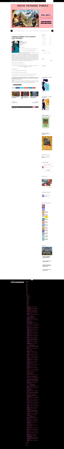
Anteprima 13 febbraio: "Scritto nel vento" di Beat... (33, 386)
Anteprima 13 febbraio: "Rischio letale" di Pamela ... (32, 390)
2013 (26, 443)
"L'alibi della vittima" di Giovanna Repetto (32, 379)
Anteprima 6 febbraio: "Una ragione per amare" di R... (32, 421)
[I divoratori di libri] (45, 185)
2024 (26, 284)
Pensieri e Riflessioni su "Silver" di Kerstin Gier (32, 393)
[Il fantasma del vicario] (45, 183)
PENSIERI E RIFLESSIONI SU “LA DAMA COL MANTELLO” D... (32, 382)
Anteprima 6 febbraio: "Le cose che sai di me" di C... (32, 428)
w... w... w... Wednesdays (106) (31, 344)
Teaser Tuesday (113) (29, 321)
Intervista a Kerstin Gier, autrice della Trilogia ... (32, 354)
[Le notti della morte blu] (44, 183)
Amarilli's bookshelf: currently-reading (47, 164)
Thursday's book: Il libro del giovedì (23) (32, 310)
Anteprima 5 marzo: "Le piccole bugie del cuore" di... (32, 342)
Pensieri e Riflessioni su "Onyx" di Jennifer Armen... (32, 361)
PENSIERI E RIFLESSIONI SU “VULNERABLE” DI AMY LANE (32, 309)
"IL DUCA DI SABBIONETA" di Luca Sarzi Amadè (32, 331)
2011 (26, 445)
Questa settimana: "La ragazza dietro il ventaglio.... (32, 307)
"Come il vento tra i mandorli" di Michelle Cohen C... (32, 353)
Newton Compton (21, 34)
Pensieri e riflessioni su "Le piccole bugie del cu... (33, 324)
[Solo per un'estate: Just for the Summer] (48, 181)
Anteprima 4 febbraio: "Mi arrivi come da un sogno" (32, 440)
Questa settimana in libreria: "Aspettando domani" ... (32, 412)
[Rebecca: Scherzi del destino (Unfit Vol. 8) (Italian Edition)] (51, 183)
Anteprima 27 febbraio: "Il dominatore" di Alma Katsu (32, 340)
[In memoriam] (43, 168)
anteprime (15, 34)
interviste (48, 53)
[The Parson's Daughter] (44, 181)
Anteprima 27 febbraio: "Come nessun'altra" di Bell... (33, 327)
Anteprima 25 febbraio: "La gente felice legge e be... (32, 334)
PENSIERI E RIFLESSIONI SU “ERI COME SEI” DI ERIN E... (32, 337)
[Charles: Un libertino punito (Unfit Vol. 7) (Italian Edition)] (44, 185)
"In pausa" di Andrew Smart (30, 317)
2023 (26, 285)
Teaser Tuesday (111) (29, 389)
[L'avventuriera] (42, 185)
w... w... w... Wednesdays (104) (31, 416)
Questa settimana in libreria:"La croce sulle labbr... (32, 433)
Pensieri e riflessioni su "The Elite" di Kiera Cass (32, 431)
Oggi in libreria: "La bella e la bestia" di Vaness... (32, 351)
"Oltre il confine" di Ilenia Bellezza (31, 385)
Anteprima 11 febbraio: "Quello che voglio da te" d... (33, 402)
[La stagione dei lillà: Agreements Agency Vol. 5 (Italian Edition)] (47, 183)
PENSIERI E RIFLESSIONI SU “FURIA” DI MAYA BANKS (32, 332)
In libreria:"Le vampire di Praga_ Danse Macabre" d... (32, 434)
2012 (26, 444)
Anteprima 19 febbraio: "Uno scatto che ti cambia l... (32, 407)
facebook (47, 38)
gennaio (28, 442)
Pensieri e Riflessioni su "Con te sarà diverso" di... (31, 422)
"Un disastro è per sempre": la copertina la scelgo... (32, 413)
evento (43, 53)
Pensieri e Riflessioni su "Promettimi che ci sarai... (32, 404)
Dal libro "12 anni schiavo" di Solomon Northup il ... (32, 366)
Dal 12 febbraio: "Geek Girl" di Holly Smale (32, 378)
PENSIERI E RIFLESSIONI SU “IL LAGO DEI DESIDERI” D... (32, 409)
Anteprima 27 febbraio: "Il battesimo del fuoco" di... (32, 313)
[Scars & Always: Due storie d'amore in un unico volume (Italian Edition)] (42, 181)
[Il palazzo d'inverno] (42, 183)
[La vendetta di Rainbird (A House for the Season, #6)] (50, 183)
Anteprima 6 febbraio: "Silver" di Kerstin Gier (33, 437)
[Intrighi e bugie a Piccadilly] (48, 183)
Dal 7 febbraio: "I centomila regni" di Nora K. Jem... (32, 377)
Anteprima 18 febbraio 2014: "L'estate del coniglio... (32, 371)
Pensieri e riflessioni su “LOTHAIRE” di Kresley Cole (32, 415)
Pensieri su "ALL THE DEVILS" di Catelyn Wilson (16, 97)
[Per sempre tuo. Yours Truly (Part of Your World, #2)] (50, 181)
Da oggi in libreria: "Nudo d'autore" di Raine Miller (32, 381)
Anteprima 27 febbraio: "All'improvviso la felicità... (32, 318)
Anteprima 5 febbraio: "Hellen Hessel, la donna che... (32, 439)
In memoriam (45, 166)
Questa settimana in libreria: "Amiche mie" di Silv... (32, 347)
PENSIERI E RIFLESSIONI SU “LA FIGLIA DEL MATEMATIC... (32, 343)
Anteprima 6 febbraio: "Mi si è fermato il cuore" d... (32, 425)
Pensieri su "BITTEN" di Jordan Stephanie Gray (33, 97)
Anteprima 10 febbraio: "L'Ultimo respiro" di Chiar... (32, 399)
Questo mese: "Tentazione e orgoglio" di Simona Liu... (32, 358)
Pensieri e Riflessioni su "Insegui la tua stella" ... (32, 348)
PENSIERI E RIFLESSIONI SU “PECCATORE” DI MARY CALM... (32, 396)
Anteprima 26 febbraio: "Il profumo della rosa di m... (32, 326)
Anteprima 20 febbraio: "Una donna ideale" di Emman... (32, 359)
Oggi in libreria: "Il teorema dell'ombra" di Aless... (32, 311)
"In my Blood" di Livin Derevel (30, 372)
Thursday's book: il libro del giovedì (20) (32, 410)
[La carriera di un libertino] (47, 185)
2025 (26, 283)
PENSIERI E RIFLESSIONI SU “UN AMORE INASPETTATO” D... (32, 436)
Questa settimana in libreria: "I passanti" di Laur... (32, 364)
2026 (26, 282)
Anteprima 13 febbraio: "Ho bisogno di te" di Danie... (32, 406)
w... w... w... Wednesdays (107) (31, 316)
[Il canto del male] (51, 181)
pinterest (47, 41)
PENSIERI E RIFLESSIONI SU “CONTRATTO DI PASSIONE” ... (32, 388)
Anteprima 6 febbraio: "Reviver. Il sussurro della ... (32, 419)
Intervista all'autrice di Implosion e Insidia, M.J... (32, 375)
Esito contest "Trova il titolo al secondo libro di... (33, 369)
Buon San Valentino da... (30, 373)
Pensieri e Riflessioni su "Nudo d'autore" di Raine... (32, 315)
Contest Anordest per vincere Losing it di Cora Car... (32, 401)
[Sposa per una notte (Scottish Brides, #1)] (48, 185)
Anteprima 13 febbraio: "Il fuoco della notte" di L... (33, 397)
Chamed (17, 34)
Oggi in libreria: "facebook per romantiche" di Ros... (32, 429)
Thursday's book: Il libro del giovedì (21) (32, 376)
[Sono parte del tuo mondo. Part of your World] (47, 181)
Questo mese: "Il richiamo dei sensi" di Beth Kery (32, 356)
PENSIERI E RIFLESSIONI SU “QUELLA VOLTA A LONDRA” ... (32, 329)
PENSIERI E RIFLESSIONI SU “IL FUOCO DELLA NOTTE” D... (32, 320)
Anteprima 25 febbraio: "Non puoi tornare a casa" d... (32, 336)
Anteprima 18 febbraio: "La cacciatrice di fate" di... (32, 368)
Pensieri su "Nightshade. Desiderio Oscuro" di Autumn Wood (25, 98)
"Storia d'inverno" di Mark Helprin (31, 394)
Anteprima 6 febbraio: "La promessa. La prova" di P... (32, 418)
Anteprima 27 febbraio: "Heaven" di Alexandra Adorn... (31, 322)
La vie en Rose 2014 (29, 426)
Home (12, 34)
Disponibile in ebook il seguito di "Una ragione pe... (32, 363)
